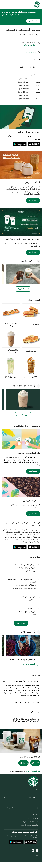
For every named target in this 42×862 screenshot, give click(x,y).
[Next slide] (34, 261)
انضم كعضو (32, 60)
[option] (22, 279)
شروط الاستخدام (33, 818)
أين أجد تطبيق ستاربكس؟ (30, 712)
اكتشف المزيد (33, 21)
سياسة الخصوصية (33, 815)
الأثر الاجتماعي (33, 797)
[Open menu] (3, 5)
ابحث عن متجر (21, 623)
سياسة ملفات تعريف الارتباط (29, 825)
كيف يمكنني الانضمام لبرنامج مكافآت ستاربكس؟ (26, 703)
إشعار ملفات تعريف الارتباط (30, 822)
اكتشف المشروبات (23, 289)
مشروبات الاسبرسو (23, 415)
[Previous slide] (38, 261)
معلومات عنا (34, 790)
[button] (21, 67)
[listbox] (21, 279)
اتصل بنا (35, 793)
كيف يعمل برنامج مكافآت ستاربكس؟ (26, 681)
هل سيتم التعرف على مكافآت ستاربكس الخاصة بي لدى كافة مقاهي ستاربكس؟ (25, 720)
